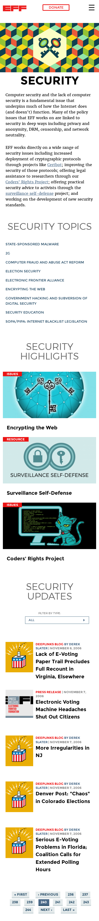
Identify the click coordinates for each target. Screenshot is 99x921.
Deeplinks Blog (49, 644)
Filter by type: (49, 613)
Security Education (25, 312)
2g (8, 253)
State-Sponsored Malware (32, 244)
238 (15, 902)
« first (20, 894)
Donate (56, 7)
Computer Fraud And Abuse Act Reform (45, 262)
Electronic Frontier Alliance (35, 280)
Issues (12, 374)
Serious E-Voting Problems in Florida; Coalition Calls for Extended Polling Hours (61, 854)
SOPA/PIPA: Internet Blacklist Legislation (46, 321)
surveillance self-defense (30, 193)
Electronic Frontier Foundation (16, 8)
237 (85, 894)
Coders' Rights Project (27, 182)
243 (86, 902)
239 (30, 902)
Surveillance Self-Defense (39, 493)
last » (68, 910)
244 (28, 910)
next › (46, 910)
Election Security (23, 271)
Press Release (48, 692)
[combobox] (57, 620)
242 (71, 902)
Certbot (54, 164)
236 (71, 894)
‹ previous (48, 894)
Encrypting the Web (25, 289)
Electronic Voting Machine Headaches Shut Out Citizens (61, 709)
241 (57, 902)
